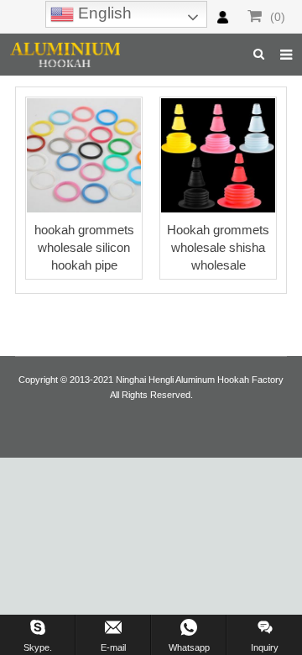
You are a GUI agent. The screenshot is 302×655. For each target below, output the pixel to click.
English (103, 13)
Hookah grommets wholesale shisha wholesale (218, 247)
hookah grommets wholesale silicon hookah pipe (84, 247)
